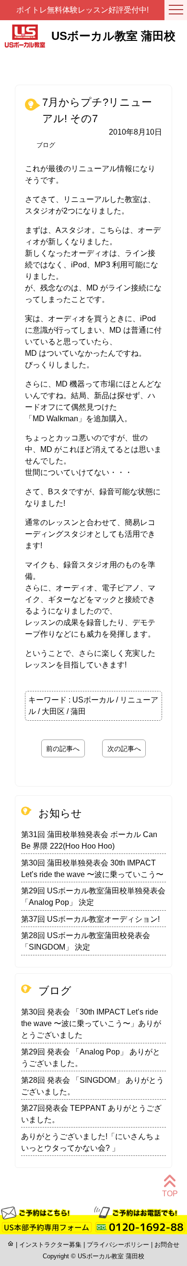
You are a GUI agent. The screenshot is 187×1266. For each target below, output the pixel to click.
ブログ (45, 145)
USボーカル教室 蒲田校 (111, 1256)
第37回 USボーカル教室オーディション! (90, 919)
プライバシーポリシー (118, 1244)
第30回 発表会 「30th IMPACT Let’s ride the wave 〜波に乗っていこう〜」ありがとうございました (91, 1023)
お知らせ (60, 813)
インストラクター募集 (50, 1244)
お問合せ (166, 1244)
